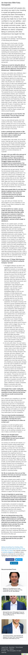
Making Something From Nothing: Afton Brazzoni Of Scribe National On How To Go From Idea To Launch (13, 548)
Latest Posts (4, 647)
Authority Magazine (8, 552)
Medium (11, 649)
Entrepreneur (4, 649)
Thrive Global (19, 647)
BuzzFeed (11, 647)
